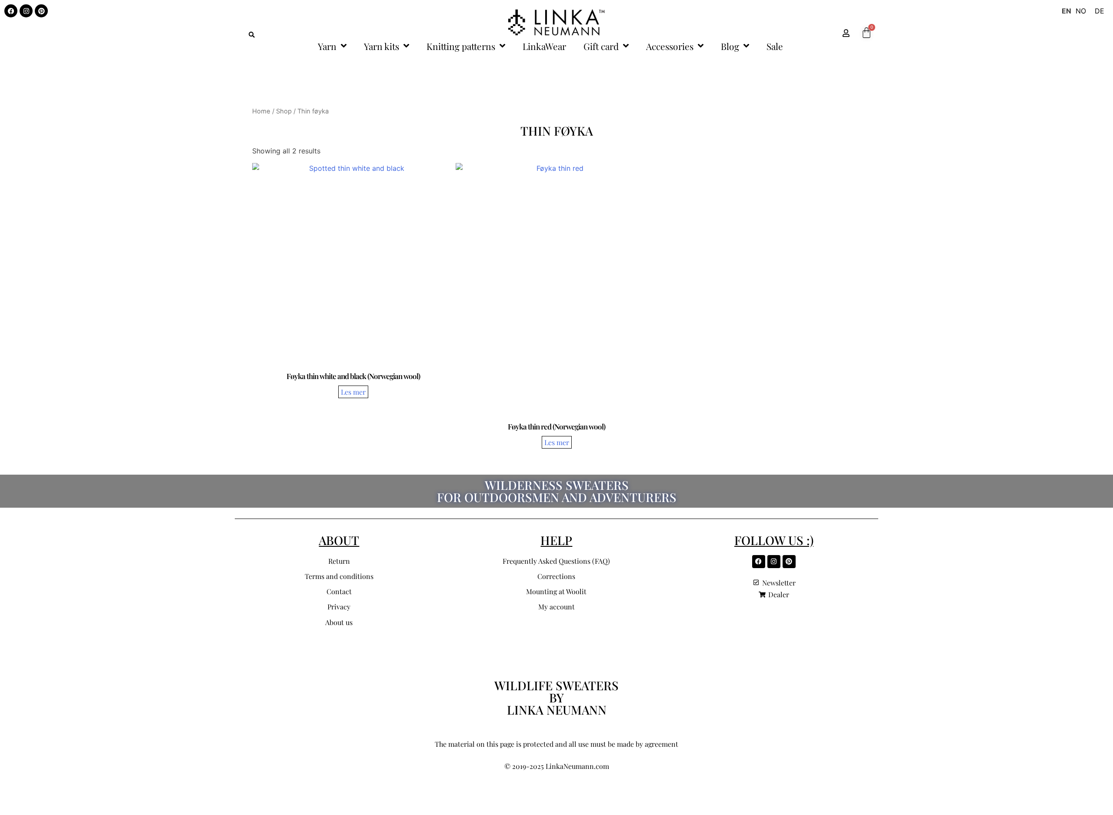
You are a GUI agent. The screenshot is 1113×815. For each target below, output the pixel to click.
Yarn (327, 46)
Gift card (601, 46)
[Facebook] (10, 10)
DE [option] (1099, 11)
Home (261, 111)
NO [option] (1081, 11)
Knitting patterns (461, 46)
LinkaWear (544, 46)
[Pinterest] (41, 10)
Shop (284, 111)
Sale (774, 46)
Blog (730, 46)
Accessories (669, 46)
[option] (1080, 10)
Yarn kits (381, 46)
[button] (251, 34)
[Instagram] (26, 10)
